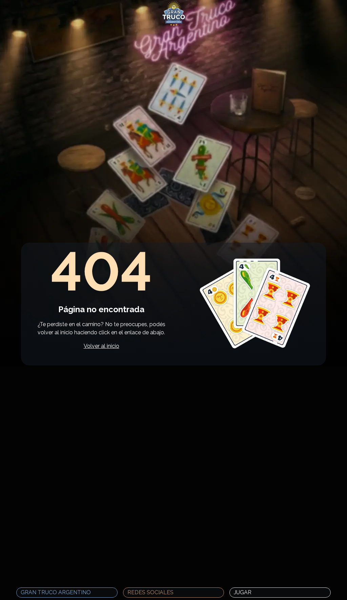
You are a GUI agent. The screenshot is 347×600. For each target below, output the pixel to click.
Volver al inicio (101, 346)
